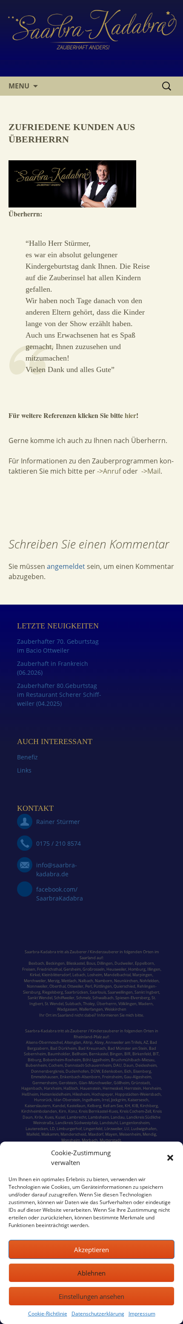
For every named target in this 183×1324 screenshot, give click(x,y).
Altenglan (72, 1042)
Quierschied (124, 986)
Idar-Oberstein (67, 1099)
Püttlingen (103, 986)
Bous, (91, 963)
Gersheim (72, 969)
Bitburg (34, 1060)
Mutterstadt (110, 1140)
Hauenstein (90, 1088)
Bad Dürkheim (63, 1048)
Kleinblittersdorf (56, 974)
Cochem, (56, 1065)
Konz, (73, 1111)
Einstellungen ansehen (91, 1296)
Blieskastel (75, 963)
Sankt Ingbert (146, 992)
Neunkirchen (126, 980)
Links (24, 770)
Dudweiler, (124, 963)
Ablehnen (91, 1273)
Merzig (54, 980)
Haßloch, (71, 1088)
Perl (88, 986)
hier (130, 415)
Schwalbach (103, 997)
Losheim (94, 974)
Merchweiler (35, 980)
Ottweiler (74, 986)
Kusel (60, 1117)
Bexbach (36, 963)
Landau (118, 1117)
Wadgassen (67, 1009)
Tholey (89, 1003)
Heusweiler (116, 969)
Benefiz (27, 757)
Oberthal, (57, 986)
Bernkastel (98, 1054)
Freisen (28, 969)
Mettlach (69, 980)
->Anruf (110, 471)
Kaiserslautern (38, 1105)
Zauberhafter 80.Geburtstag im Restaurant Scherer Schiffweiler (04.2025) (59, 694)
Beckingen (55, 963)
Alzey (99, 1042)
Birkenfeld (141, 1054)
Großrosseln (94, 969)
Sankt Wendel (40, 997)
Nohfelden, (150, 980)
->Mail (150, 471)
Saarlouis (98, 992)
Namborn (103, 980)
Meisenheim (130, 1134)
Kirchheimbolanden (39, 1111)
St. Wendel (54, 1003)
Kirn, (63, 1111)
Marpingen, (142, 974)
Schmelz (83, 997)
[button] (170, 1158)
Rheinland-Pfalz (88, 1037)
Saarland (88, 957)
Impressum (142, 1313)
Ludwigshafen (144, 1128)
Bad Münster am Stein (127, 1048)
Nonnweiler (37, 986)
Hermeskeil (113, 1088)
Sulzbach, (73, 1003)
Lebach (79, 974)
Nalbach (85, 980)
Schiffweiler (64, 997)
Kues (49, 1117)
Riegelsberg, (53, 992)
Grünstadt (140, 1082)
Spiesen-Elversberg (132, 997)
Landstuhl (109, 1122)
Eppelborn (144, 963)
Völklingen (127, 1003)
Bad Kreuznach (92, 1048)
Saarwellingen (120, 992)
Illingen (153, 969)
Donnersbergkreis (47, 1071)
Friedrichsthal (49, 969)
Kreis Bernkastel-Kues (98, 1111)
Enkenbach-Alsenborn (80, 1077)
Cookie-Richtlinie (47, 1313)
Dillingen (105, 963)
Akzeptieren (91, 1249)
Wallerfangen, (91, 1009)
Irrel (105, 1099)
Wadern (145, 1003)
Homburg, (137, 969)
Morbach (89, 1140)
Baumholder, (60, 1054)
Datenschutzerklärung (97, 1313)
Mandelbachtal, (118, 974)
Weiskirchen (115, 1009)
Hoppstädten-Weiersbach (138, 1094)
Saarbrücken (76, 992)
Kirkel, (36, 974)
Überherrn (107, 1003)
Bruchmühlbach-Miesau (132, 1060)
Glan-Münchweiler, (96, 1082)
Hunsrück (43, 1099)
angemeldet (66, 566)
